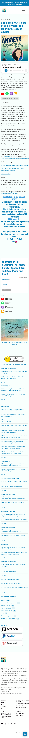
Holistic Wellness (5, 494)
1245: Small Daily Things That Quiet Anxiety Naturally (13, 503)
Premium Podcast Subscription (16, 205)
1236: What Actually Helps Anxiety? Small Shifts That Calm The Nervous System (14, 553)
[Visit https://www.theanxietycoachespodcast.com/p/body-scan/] (14, 329)
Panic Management (6, 527)
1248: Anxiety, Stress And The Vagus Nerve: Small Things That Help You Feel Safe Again (13, 497)
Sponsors (3, 708)
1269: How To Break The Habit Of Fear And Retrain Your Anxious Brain (12, 377)
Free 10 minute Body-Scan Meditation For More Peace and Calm (15, 3)
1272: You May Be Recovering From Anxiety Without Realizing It (13, 395)
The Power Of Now (9, 157)
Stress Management (6, 368)
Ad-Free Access (20, 713)
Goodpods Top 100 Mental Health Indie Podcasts (14, 363)
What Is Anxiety (19, 715)
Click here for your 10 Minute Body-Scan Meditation (14, 343)
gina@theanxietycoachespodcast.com (12, 693)
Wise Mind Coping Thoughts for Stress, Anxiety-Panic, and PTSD (6, 715)
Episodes (3, 700)
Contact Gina (19, 705)
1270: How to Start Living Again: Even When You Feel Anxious (14, 372)
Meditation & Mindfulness (7, 579)
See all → (3, 382)
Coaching (18, 711)
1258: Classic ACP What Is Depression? (11, 486)
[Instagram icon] (8, 724)
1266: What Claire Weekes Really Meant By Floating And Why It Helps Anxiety (13, 447)
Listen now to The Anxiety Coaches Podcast (14, 364)
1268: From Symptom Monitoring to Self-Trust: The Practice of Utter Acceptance (14, 436)
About (2, 702)
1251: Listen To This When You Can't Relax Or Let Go (14, 588)
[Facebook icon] (5, 724)
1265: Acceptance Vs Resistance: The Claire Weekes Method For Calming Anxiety (13, 452)
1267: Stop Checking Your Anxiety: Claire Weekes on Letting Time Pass (12, 442)
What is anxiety (6, 174)
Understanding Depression (8, 478)
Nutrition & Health (6, 511)
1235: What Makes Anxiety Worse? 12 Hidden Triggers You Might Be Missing (13, 515)
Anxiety (3, 386)
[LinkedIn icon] (15, 724)
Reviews (3, 706)
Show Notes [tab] (6, 102)
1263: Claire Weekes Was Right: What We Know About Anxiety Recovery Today (14, 482)
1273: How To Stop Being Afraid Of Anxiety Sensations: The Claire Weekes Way (12, 389)
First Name (4, 284)
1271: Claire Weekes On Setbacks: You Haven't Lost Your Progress (14, 420)
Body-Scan (4, 711)
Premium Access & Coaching (21, 708)
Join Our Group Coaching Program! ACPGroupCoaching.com (22, 701)
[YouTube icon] (2, 724)
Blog (2, 704)
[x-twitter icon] (11, 724)
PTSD (2, 544)
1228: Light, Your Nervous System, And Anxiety (14, 519)
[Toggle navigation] (24, 10)
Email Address (6, 279)
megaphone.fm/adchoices (9, 193)
